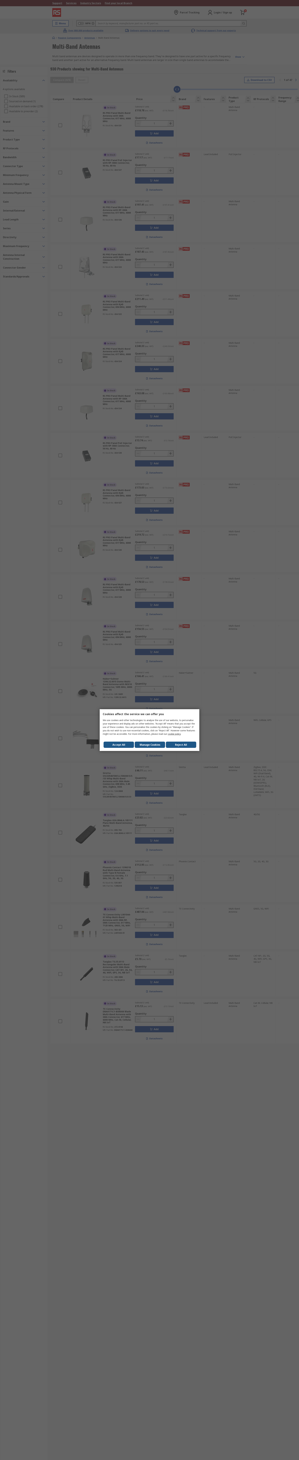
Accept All (118, 744)
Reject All (181, 744)
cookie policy (174, 733)
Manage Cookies (150, 744)
